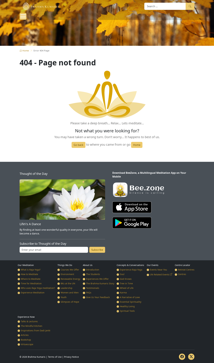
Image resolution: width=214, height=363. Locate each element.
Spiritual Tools (127, 310)
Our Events (152, 265)
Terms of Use (55, 356)
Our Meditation (26, 265)
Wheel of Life (126, 287)
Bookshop (26, 339)
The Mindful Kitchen (31, 325)
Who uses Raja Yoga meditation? (38, 287)
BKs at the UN (68, 283)
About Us (87, 265)
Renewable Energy (70, 278)
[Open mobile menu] (23, 16)
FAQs (88, 292)
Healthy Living (127, 306)
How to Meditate (29, 274)
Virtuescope (27, 344)
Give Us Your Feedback (98, 297)
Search (190, 6)
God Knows (126, 278)
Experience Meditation (32, 292)
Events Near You (158, 269)
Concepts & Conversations (130, 265)
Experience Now (26, 316)
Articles (25, 335)
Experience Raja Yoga (131, 269)
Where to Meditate (30, 278)
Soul (122, 274)
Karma (123, 292)
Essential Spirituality (130, 301)
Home (25, 50)
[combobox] (165, 6)
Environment (67, 274)
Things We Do (64, 265)
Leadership (66, 287)
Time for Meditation (31, 283)
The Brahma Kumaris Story (100, 283)
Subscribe (97, 250)
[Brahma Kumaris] (39, 6)
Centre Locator (182, 265)
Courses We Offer (70, 269)
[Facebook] (182, 357)
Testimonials (92, 287)
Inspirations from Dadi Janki (35, 330)
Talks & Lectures (29, 321)
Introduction (92, 269)
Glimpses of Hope (70, 301)
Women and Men (70, 292)
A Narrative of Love (130, 297)
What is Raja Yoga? (30, 269)
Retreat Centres (186, 269)
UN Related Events (159, 274)
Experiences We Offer (97, 278)
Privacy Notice (71, 356)
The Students (93, 274)
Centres (182, 274)
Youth (64, 297)
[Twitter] (191, 357)
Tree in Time (126, 283)
